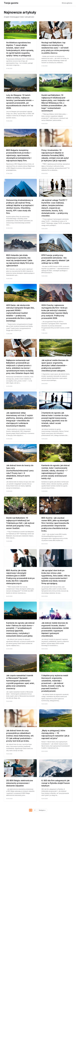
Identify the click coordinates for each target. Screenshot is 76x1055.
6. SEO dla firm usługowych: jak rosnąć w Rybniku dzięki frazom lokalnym (55, 783)
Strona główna (67, 3)
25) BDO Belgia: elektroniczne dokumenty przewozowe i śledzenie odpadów (19, 783)
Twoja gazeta (11, 3)
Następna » (42, 810)
